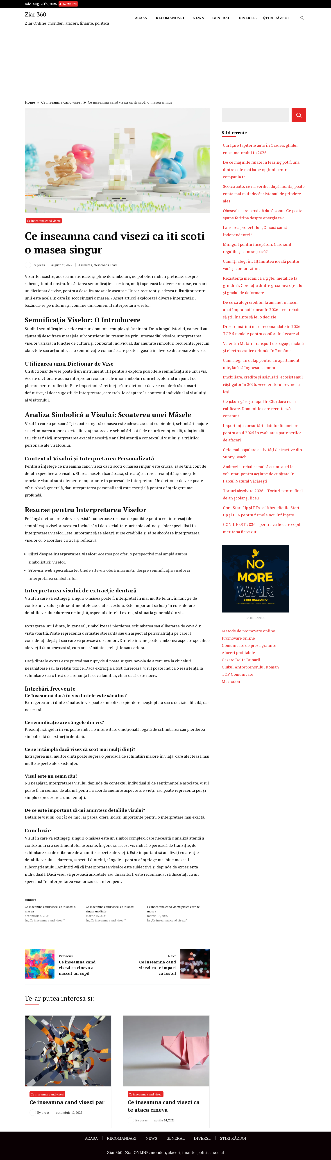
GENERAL (221, 17)
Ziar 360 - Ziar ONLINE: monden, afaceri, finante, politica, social (165, 1152)
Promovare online (238, 638)
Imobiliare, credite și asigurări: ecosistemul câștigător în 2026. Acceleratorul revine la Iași (263, 384)
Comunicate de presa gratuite (249, 645)
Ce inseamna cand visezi (44, 220)
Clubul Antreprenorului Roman (250, 667)
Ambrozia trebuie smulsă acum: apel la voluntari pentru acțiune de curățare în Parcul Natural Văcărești (258, 474)
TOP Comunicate (237, 674)
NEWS (198, 17)
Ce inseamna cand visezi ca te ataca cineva (164, 1105)
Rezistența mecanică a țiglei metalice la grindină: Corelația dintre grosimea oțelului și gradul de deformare (263, 285)
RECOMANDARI (170, 17)
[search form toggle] (302, 18)
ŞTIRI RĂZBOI (276, 17)
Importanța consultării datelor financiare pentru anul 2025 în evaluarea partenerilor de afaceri (262, 433)
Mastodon (231, 681)
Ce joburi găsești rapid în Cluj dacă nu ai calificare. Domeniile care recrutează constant (259, 409)
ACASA (141, 17)
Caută (299, 115)
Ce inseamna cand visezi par (66, 1102)
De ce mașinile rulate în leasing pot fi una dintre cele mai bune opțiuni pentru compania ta (261, 169)
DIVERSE (247, 17)
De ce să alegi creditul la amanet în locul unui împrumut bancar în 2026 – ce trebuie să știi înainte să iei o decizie (262, 309)
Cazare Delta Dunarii (241, 659)
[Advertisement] (165, 64)
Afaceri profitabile (238, 652)
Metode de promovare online (248, 630)
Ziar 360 (35, 14)
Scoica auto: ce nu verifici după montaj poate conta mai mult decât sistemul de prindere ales (264, 193)
